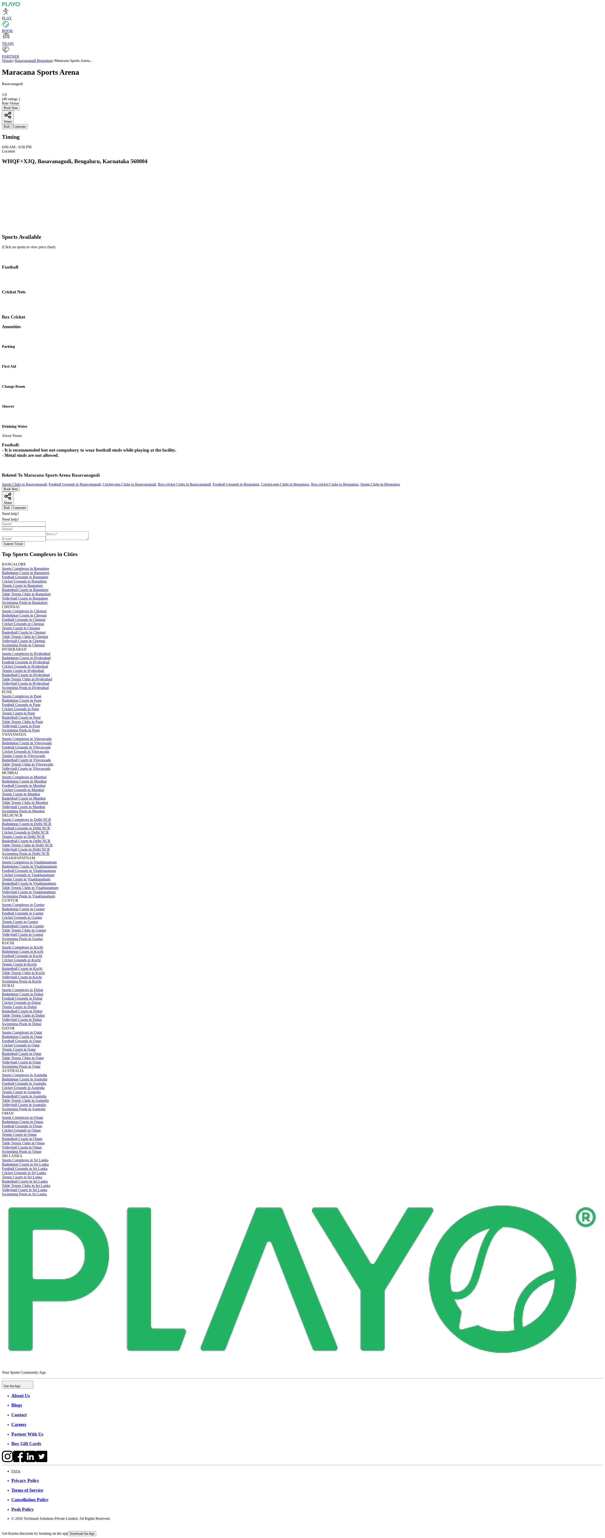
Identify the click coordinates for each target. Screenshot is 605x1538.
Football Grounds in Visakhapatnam (29, 871)
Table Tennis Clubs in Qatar (23, 1058)
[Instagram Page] (7, 1461)
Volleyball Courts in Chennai (23, 641)
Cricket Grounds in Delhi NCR (25, 832)
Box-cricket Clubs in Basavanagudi (184, 484)
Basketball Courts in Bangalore (25, 590)
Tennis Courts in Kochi (19, 964)
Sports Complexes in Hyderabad (26, 654)
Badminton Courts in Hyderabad (26, 658)
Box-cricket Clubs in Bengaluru (335, 484)
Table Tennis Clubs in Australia (25, 1100)
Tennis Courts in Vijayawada (23, 756)
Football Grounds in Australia (24, 1083)
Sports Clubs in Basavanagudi (24, 484)
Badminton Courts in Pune (22, 700)
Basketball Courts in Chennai (24, 632)
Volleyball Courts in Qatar (21, 1062)
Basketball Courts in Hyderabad (26, 675)
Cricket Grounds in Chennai (23, 624)
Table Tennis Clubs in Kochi (23, 973)
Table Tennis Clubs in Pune (22, 722)
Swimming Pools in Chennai (23, 645)
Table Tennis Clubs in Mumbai (25, 803)
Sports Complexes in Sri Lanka (25, 1160)
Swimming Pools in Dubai (21, 1024)
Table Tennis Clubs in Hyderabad (27, 679)
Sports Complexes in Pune (21, 696)
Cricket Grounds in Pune (20, 709)
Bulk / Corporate (15, 126)
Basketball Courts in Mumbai (24, 798)
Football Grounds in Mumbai (23, 786)
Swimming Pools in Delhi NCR (25, 854)
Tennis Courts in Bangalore (22, 586)
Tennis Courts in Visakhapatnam (26, 879)
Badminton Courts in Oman (22, 1122)
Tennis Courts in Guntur (20, 922)
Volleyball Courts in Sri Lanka (24, 1190)
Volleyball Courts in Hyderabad (25, 683)
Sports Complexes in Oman (22, 1117)
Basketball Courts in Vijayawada (26, 760)
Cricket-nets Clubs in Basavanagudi (129, 484)
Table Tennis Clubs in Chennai (25, 637)
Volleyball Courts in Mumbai (23, 807)
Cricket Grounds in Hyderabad (25, 666)
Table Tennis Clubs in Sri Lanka (26, 1186)
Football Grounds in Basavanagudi (75, 484)
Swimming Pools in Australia (23, 1109)
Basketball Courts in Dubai (22, 1011)
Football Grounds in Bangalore (25, 577)
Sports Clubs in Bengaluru (380, 484)
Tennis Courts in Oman (19, 1135)
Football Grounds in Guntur (22, 913)
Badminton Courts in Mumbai (24, 781)
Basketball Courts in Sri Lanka (25, 1181)
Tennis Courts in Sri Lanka (22, 1177)
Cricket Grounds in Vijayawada (25, 751)
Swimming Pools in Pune (21, 730)
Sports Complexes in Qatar (22, 1032)
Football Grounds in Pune (21, 705)
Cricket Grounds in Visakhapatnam (28, 875)
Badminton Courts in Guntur (23, 909)
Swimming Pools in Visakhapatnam (28, 896)
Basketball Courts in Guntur (23, 926)
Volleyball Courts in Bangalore (25, 598)
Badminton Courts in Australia (24, 1079)
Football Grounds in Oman (22, 1126)
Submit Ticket (13, 544)
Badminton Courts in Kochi (22, 952)
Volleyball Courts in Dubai (22, 1020)
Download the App (82, 1533)
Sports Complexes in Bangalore (25, 568)
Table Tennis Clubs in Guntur (24, 930)
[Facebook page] (19, 1461)
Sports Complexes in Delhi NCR (26, 820)
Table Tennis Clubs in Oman (23, 1143)
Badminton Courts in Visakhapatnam (29, 866)
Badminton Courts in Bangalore (25, 573)
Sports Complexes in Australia (24, 1075)
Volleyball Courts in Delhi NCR (26, 849)
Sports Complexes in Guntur (23, 905)
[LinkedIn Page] (30, 1461)
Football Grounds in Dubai (22, 998)
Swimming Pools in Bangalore (25, 603)
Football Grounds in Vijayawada (26, 747)
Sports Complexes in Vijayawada (27, 739)
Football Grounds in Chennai (23, 620)
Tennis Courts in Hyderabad (23, 671)
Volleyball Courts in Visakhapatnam (29, 892)
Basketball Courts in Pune (21, 717)
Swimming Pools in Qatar (21, 1066)
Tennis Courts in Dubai (19, 1007)
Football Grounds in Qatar (21, 1041)
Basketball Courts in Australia (24, 1096)
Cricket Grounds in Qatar (21, 1045)
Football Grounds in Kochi (22, 956)
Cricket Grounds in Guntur (22, 917)
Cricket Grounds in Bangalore (24, 581)
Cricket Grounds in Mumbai (23, 790)
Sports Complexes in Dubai (22, 990)
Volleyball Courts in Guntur (22, 934)
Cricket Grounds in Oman (21, 1130)
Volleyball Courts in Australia (24, 1105)
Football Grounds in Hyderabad (25, 662)
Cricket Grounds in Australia (23, 1088)
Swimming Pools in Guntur (22, 939)
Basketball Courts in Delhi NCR (26, 841)
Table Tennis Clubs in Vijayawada (27, 764)
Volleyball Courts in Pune (21, 726)
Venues (7, 61)
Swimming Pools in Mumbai (23, 811)
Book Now (11, 108)
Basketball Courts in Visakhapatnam (29, 883)
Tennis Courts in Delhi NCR (23, 837)
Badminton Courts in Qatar (22, 1037)
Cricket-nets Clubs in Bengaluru (285, 484)
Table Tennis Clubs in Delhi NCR (27, 845)
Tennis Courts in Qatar (19, 1049)
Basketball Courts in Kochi (22, 969)
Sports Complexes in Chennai (24, 611)
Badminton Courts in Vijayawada (27, 743)
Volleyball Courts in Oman (22, 1147)
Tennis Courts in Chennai (21, 628)
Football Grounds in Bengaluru (236, 484)
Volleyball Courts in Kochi (22, 977)
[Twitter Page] (41, 1461)
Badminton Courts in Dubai (22, 994)
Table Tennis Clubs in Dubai (23, 1015)
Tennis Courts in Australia (21, 1092)
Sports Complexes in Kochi (22, 947)
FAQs (15, 1471)
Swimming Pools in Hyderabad (25, 688)
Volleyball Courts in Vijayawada (26, 769)
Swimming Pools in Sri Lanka (24, 1194)
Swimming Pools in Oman (21, 1152)
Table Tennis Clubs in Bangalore (26, 594)
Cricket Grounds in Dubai (21, 1003)
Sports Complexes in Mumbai (24, 777)
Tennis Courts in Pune (18, 713)
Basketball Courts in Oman (22, 1139)
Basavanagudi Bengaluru (33, 61)
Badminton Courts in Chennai (24, 615)
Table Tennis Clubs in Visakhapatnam (30, 888)
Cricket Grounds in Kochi (21, 960)
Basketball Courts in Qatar (21, 1054)
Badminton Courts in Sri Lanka (25, 1164)
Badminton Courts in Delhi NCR (26, 824)
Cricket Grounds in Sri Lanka (24, 1173)
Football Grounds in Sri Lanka (25, 1169)
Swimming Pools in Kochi (21, 981)
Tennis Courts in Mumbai (21, 794)
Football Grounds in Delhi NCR (26, 828)
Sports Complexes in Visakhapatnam (29, 862)
